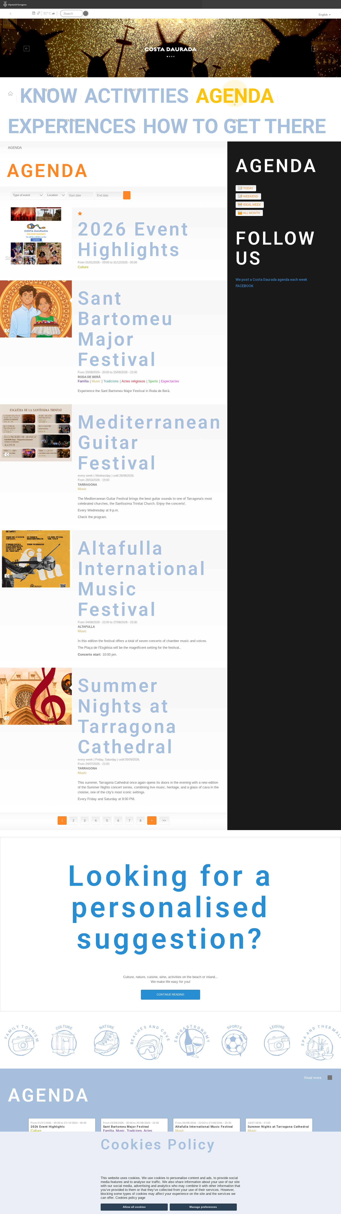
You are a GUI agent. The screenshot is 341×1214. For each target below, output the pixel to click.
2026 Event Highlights (48, 1126)
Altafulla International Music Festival (204, 1126)
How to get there (234, 126)
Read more (152, 243)
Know (49, 96)
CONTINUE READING (170, 994)
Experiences (72, 126)
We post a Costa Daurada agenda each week (271, 279)
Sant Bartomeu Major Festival (126, 1126)
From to (58, 1122)
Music (120, 1131)
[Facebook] (16, 13)
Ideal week (252, 204)
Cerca (126, 195)
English (323, 14)
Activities (136, 96)
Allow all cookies (134, 1206)
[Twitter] (10, 13)
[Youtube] (21, 13)
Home (10, 93)
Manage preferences (203, 1206)
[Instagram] (27, 13)
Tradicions (134, 1131)
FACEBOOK (244, 286)
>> (164, 820)
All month (251, 213)
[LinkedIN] (33, 13)
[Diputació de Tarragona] (170, 4)
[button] (25, 48)
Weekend (250, 196)
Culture (36, 1131)
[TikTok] (39, 13)
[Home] (170, 48)
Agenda (235, 96)
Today (248, 188)
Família (108, 1131)
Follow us (276, 248)
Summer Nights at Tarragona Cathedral (278, 1126)
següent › (329, 1077)
